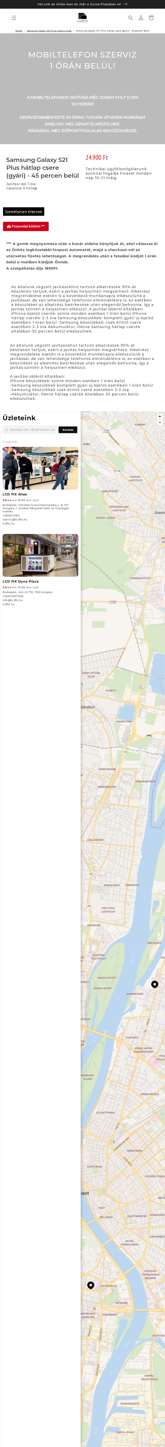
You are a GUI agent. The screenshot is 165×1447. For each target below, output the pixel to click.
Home (18, 30)
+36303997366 (13, 596)
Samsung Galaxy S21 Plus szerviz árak (49, 30)
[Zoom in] (160, 416)
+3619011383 (11, 515)
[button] (14, 18)
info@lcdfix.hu (13, 600)
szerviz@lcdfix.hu (15, 519)
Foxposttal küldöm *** (28, 226)
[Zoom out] (160, 422)
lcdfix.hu (8, 523)
